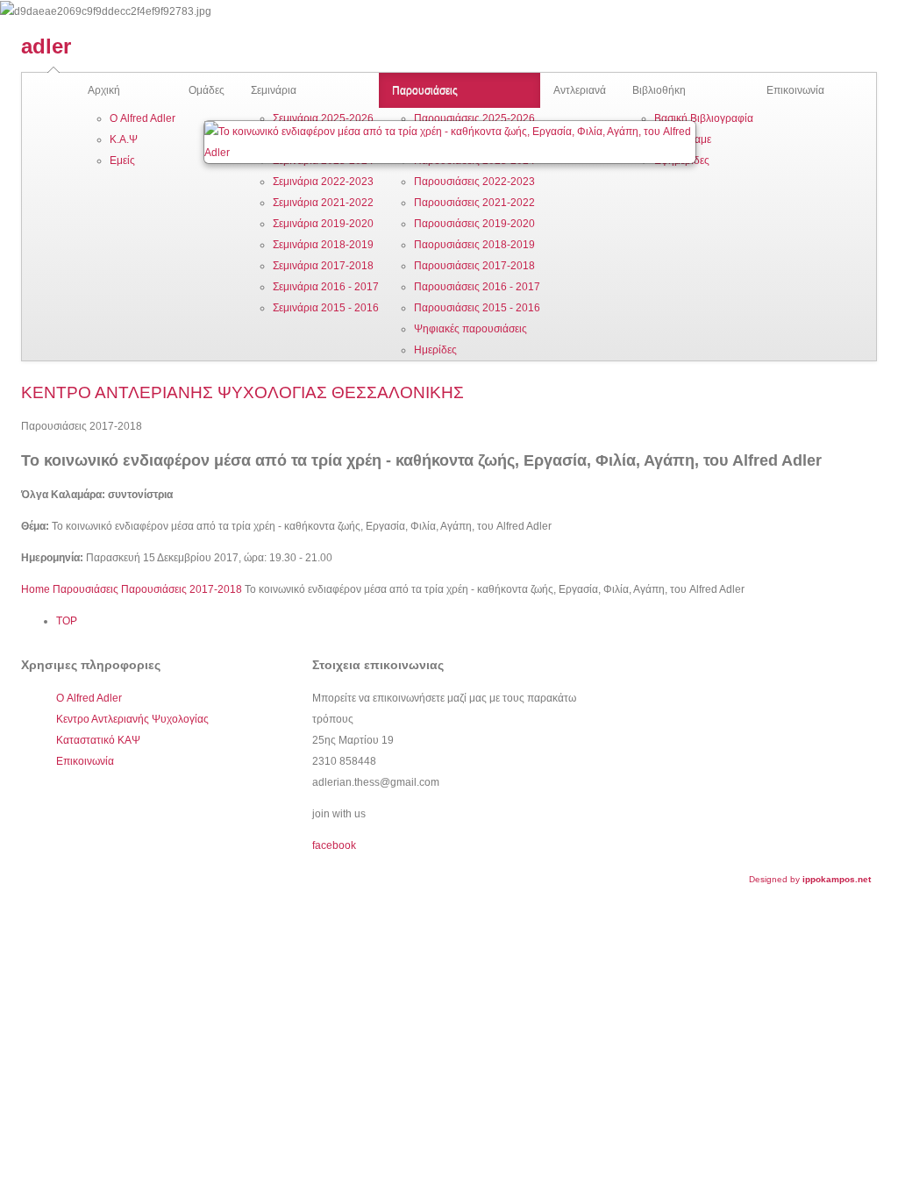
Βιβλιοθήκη (659, 90)
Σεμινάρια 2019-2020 (323, 223)
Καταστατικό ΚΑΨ (98, 740)
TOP (66, 621)
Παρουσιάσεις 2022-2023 (474, 181)
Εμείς (122, 160)
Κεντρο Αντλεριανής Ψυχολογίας (132, 719)
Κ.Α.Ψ (124, 139)
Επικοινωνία (795, 90)
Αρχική (104, 90)
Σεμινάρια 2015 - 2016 (326, 308)
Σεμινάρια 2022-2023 (323, 181)
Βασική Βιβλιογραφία (703, 118)
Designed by (810, 879)
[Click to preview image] (449, 142)
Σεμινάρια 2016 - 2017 (326, 287)
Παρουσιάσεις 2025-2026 (474, 118)
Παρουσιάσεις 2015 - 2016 (477, 308)
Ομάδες (206, 90)
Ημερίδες (435, 350)
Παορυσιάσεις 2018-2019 (474, 245)
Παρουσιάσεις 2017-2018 (474, 266)
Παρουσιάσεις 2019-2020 (474, 223)
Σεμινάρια (273, 90)
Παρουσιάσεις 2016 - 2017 (477, 287)
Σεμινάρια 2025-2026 (323, 118)
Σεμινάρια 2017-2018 (323, 266)
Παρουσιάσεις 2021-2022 (474, 202)
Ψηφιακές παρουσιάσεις (470, 329)
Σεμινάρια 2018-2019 (323, 245)
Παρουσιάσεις (425, 90)
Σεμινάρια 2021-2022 (323, 202)
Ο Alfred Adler (142, 118)
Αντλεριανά (579, 90)
